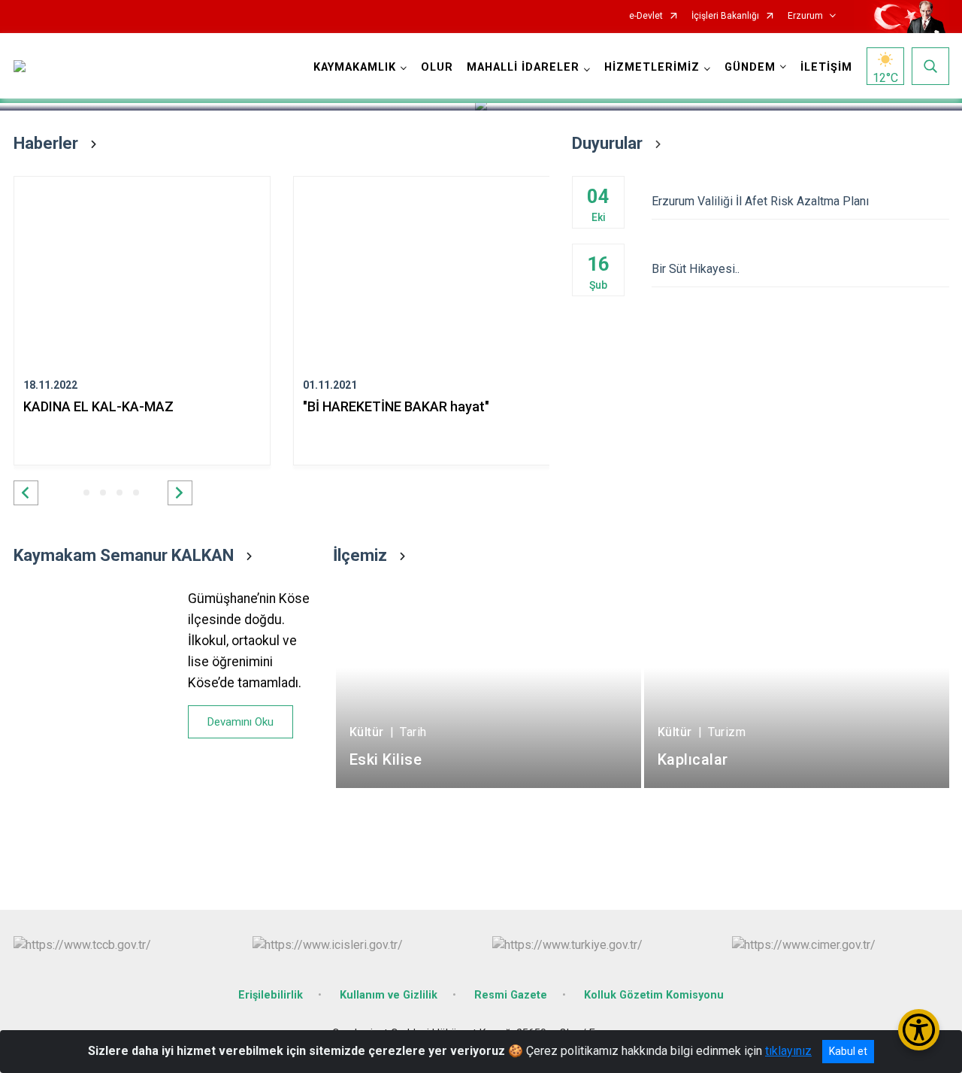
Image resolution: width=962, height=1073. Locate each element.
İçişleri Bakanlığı (725, 16)
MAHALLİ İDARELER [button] (523, 67)
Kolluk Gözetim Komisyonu (654, 995)
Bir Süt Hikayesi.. (696, 269)
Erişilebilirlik (270, 995)
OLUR (437, 67)
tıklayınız (788, 1051)
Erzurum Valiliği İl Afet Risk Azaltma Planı (760, 201)
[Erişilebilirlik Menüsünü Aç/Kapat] (918, 1029)
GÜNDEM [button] (750, 67)
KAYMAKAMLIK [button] (354, 67)
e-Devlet (646, 16)
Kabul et (848, 1051)
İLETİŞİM (826, 67)
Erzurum (805, 16)
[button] (26, 492)
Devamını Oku (240, 722)
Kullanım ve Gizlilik (388, 995)
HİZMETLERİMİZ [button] (652, 67)
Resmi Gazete (510, 995)
